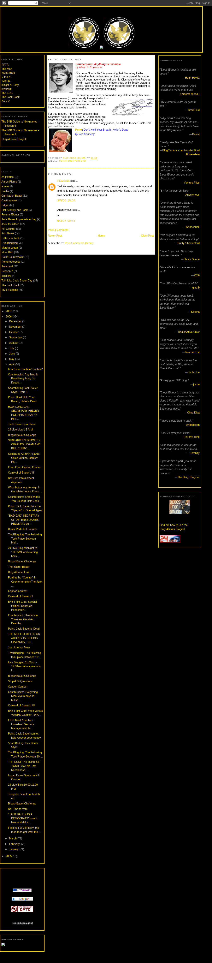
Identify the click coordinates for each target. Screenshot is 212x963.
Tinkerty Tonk (191, 436)
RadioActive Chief (189, 331)
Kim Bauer (7, 233)
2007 (9, 311)
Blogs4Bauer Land (19, 572)
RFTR (4, 64)
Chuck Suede (191, 259)
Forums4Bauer (10, 214)
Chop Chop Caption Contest (24, 467)
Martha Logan (9, 247)
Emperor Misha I (190, 93)
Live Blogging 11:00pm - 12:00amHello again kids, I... (24, 666)
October (14, 332)
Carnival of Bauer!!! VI (21, 705)
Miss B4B (7, 252)
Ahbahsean (193, 424)
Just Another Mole (19, 647)
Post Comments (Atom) (79, 243)
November (15, 326)
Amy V (5, 101)
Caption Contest (17, 591)
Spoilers (6, 275)
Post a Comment (58, 229)
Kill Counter (8, 228)
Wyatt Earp (8, 72)
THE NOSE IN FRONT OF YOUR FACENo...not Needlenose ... (24, 766)
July (12, 348)
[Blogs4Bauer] (22, 891)
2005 (9, 856)
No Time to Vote (18, 808)
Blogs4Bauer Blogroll (13, 139)
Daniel (196, 134)
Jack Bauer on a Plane (21, 424)
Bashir (5, 191)
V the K (6, 76)
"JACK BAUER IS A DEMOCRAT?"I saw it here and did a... (22, 818)
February (14, 843)
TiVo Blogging (9, 289)
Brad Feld (194, 110)
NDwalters (63, 180)
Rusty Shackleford (188, 243)
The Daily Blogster (188, 477)
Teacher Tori (192, 352)
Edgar (4, 205)
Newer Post (55, 235)
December (15, 321)
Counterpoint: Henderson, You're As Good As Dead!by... (23, 619)
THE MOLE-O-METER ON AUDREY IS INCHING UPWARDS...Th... (24, 638)
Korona (195, 311)
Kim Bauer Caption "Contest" (25, 369)
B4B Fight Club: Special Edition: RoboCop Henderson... (22, 605)
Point (78, 129)
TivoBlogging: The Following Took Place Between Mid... (25, 538)
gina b (196, 287)
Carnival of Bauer (11, 195)
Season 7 (7, 271)
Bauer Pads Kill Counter (22, 529)
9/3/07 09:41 (66, 220)
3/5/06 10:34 (66, 200)
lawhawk (6, 88)
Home (101, 235)
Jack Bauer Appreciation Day (18, 219)
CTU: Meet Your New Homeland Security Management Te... (21, 724)
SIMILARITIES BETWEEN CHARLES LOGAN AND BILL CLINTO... (24, 444)
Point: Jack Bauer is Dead (24, 628)
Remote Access (10, 261)
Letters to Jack (10, 238)
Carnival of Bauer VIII (21, 472)
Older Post (147, 235)
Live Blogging (9, 242)
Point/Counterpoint (12, 256)
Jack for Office (10, 224)
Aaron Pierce (9, 181)
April (12, 364)
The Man (6, 68)
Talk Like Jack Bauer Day (16, 280)
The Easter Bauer (18, 566)
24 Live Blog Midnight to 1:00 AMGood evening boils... (23, 552)
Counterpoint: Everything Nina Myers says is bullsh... (23, 696)
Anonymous (192, 194)
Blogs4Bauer (101, 11)
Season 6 (7, 266)
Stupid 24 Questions (20, 681)
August (13, 342)
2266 (197, 275)
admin (5, 186)
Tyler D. (6, 80)
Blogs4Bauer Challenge (22, 434)
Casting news (9, 200)
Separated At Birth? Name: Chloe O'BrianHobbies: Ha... (24, 457)
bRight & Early (10, 85)
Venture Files (192, 182)
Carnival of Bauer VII (20, 596)
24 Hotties (7, 176)
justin (196, 384)
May (12, 359)
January (14, 849)
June (12, 353)
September (16, 337)
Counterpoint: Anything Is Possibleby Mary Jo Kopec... (23, 378)
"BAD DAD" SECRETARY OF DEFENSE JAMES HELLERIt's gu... (23, 519)
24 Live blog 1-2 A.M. (21, 429)
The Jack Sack (10, 97)
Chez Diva (193, 412)
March (13, 838)
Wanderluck (193, 226)
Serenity (195, 452)
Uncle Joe (194, 372)
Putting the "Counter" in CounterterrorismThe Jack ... (25, 581)
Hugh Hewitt (192, 77)
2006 (9, 316)
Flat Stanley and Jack (14, 210)
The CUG (7, 93)
